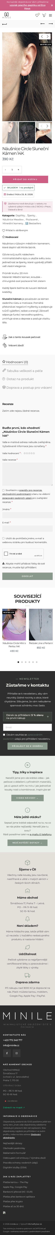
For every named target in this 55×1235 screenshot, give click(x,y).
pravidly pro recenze (30, 490)
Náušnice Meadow (13, 219)
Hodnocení (11, 237)
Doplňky (20, 215)
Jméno (6, 509)
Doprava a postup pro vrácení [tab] (29, 387)
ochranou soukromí (19, 1231)
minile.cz (14, 1224)
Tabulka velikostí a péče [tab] (24, 371)
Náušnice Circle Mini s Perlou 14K (14, 645)
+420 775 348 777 (12, 1040)
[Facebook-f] (7, 1053)
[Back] (4, 24)
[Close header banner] (52, 5)
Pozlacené (32, 219)
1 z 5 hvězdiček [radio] (26, 454)
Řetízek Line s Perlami (41, 643)
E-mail (6, 522)
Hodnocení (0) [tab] (16, 362)
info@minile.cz (11, 1045)
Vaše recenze (10, 459)
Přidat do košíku (25, 179)
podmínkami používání (40, 1231)
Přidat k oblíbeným (17, 230)
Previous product (43, 24)
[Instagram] (16, 1053)
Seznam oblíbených (38, 14)
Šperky (31, 215)
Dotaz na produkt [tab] (20, 379)
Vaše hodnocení (11, 453)
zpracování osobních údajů (17, 498)
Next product (50, 24)
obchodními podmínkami (16, 494)
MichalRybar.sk (35, 1224)
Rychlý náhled (23, 617)
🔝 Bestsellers (33, 223)
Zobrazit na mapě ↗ (14, 1107)
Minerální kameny (13, 223)
